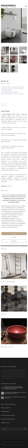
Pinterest (5, 445)
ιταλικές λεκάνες (6, 86)
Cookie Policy (14, 243)
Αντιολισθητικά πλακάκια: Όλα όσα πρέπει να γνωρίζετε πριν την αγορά (15, 393)
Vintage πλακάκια (5, 411)
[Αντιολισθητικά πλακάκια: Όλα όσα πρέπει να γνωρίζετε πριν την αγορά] (2, 393)
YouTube (15, 445)
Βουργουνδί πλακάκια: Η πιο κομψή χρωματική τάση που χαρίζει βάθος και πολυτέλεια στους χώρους (13, 387)
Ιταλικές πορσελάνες (18, 86)
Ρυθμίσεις (14, 241)
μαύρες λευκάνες (18, 93)
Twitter (2, 444)
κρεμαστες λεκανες (7, 88)
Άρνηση (14, 237)
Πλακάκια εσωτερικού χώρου (8, 415)
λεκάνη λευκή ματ (7, 90)
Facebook (11, 444)
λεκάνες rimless (18, 88)
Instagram (21, 444)
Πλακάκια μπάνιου (5, 407)
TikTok (23, 445)
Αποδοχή (14, 233)
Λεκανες (3, 83)
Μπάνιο (9, 83)
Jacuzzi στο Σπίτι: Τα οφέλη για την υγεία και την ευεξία (15, 397)
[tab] (4, 105)
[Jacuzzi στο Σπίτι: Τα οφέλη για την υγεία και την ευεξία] (2, 397)
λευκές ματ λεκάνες (7, 93)
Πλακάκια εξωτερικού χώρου (8, 419)
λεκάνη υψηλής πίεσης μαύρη (10, 92)
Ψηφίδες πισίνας (5, 422)
